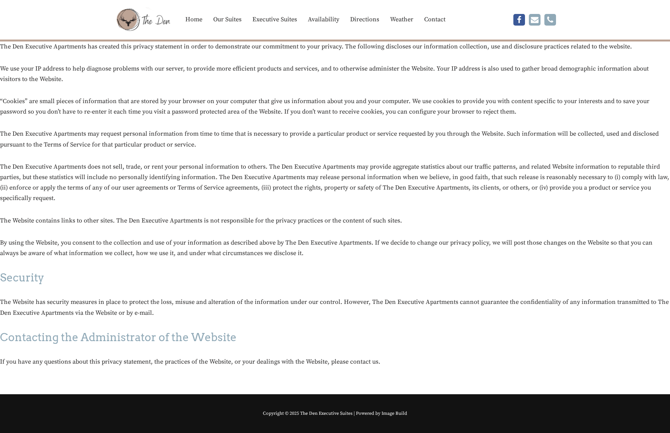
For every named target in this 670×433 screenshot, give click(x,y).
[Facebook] (519, 20)
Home (193, 19)
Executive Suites (274, 19)
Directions (364, 19)
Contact (435, 19)
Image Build (394, 413)
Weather (401, 19)
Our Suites (227, 19)
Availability (323, 19)
